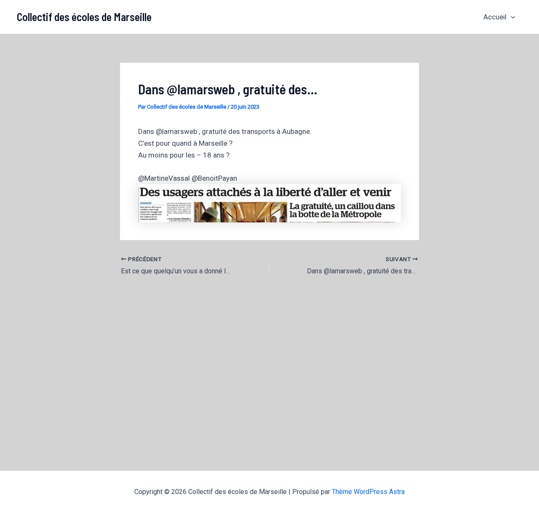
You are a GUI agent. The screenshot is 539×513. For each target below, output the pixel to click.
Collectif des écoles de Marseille (84, 16)
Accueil (495, 17)
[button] (511, 17)
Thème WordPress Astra (368, 492)
